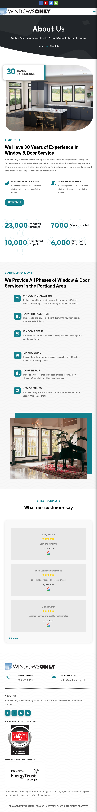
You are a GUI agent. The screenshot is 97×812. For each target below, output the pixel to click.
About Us (54, 46)
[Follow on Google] (51, 3)
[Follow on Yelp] (46, 3)
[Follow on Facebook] (41, 3)
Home (40, 46)
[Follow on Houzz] (56, 3)
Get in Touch (14, 202)
